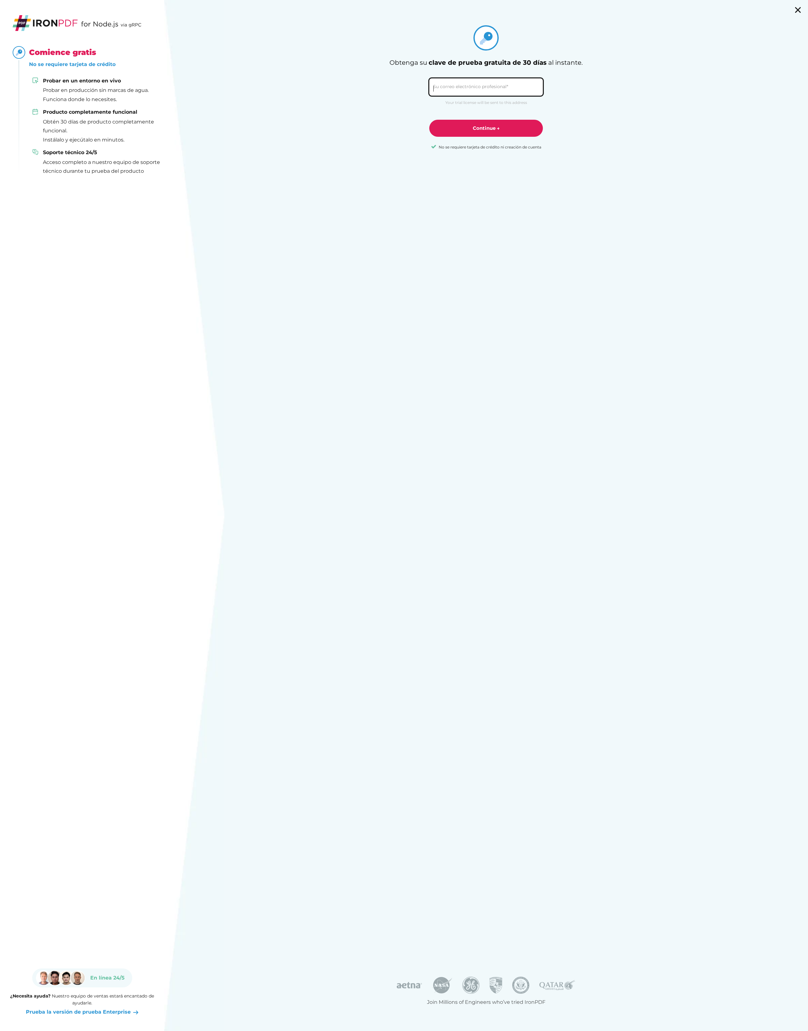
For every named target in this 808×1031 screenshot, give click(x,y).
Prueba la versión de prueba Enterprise (78, 1012)
